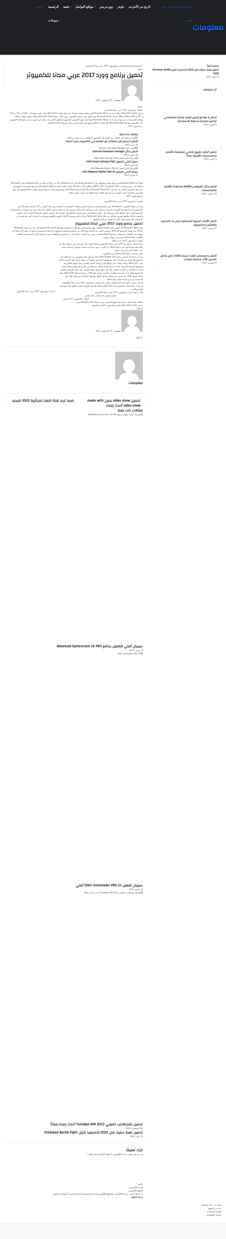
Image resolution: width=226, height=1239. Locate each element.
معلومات (117, 100)
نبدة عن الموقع (214, 1208)
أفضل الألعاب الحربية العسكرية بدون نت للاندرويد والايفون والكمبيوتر (189, 223)
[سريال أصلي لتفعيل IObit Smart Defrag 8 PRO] (116, 158)
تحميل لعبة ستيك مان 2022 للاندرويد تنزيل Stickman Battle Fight (93, 1132)
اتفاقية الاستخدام (214, 1211)
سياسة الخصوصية (213, 1214)
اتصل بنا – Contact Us (211, 1205)
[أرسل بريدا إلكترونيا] (112, 100)
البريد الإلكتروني (135, 1187)
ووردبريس (106, 6)
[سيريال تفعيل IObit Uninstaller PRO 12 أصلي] (76, 653)
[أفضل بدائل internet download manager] (118, 148)
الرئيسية (53, 6)
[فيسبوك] (142, 103)
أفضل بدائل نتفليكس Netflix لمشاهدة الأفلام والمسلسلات (190, 188)
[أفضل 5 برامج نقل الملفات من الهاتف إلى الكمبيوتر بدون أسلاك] (102, 137)
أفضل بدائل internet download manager (115, 151)
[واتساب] (224, 1218)
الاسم (139, 1184)
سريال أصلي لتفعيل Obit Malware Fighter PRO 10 (110, 171)
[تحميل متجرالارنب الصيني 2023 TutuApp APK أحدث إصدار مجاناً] (76, 892)
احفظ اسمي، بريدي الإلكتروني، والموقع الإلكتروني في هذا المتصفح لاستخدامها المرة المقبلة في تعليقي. (96, 1194)
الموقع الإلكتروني (135, 1190)
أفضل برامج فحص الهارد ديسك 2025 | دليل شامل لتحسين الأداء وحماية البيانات (189, 257)
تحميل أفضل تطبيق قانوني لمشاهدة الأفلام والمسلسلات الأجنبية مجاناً (191, 154)
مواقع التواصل (84, 6)
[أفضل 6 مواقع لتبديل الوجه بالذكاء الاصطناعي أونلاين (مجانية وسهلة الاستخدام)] (200, 114)
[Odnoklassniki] (138, 103)
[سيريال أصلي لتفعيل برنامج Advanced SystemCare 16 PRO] (76, 414)
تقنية (66, 6)
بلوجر (120, 6)
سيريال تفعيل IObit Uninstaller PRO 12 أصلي (109, 885)
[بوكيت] (137, 340)
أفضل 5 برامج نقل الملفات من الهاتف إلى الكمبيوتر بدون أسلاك (101, 141)
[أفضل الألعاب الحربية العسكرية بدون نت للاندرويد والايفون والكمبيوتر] (200, 217)
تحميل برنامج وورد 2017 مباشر (76, 298)
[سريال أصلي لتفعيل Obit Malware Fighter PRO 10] (114, 168)
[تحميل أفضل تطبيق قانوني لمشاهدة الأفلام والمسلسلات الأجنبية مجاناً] (200, 148)
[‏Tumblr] (140, 103)
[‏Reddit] (139, 103)
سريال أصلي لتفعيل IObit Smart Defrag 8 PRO (112, 161)
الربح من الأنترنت (139, 6)
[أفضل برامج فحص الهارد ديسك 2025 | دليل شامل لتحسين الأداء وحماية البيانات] (200, 252)
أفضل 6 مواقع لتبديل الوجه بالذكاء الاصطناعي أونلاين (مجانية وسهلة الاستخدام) (190, 119)
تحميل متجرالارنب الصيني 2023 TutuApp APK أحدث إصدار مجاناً (96, 1124)
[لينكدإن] (141, 103)
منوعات (53, 20)
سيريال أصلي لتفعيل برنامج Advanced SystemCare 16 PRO (100, 646)
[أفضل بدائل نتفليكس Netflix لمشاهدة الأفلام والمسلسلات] (200, 183)
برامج (127, 65)
